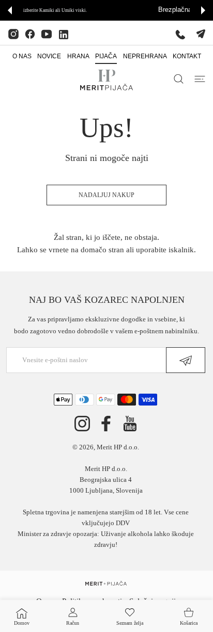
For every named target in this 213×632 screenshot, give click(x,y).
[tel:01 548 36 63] (180, 34)
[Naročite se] (185, 360)
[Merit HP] (106, 80)
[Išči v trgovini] (178, 79)
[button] (10, 10)
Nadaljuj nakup (106, 195)
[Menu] (199, 79)
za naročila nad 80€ (166, 10)
